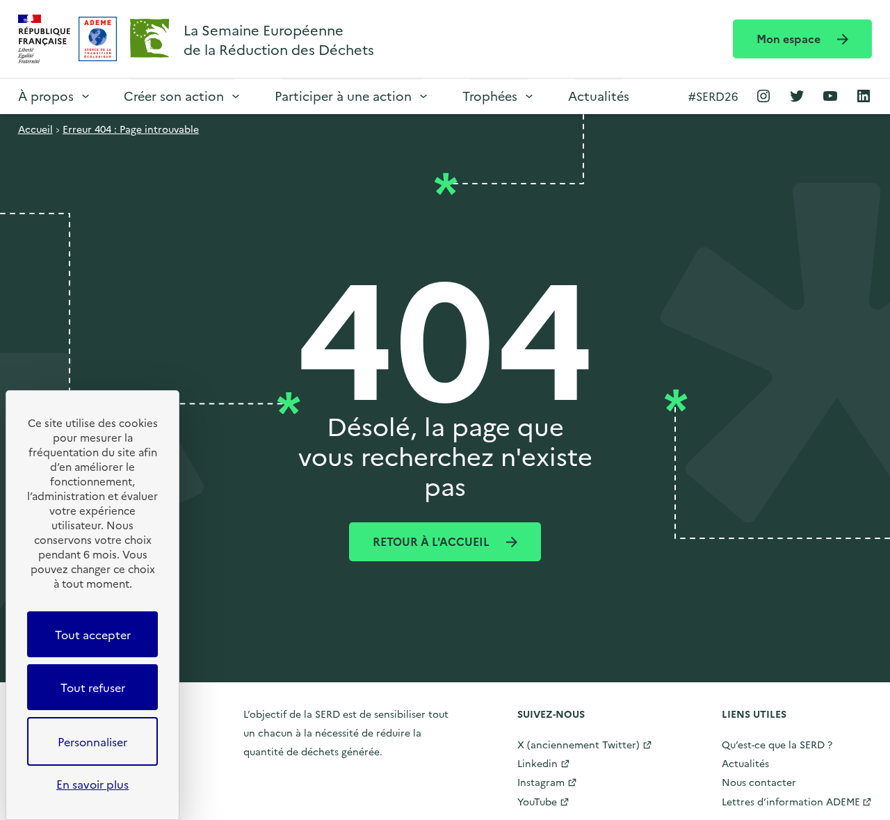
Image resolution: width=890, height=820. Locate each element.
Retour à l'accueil (432, 541)
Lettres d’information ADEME (791, 801)
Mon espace (789, 38)
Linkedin (537, 763)
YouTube (537, 801)
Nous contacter (759, 782)
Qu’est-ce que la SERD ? (777, 744)
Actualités (598, 95)
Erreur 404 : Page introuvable (131, 129)
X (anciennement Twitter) (578, 744)
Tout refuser (92, 687)
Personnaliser (92, 741)
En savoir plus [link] (92, 783)
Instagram (541, 782)
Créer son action (174, 95)
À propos (46, 95)
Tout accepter (93, 634)
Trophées (489, 95)
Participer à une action (343, 95)
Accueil (35, 129)
